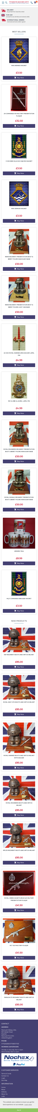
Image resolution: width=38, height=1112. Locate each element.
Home (3, 1087)
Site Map (4, 1080)
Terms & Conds (6, 1073)
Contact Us (5, 1076)
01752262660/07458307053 (10, 1044)
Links (3, 1096)
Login (3, 1078)
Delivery (4, 1092)
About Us (4, 1094)
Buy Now (20, 78)
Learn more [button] (28, 1104)
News (3, 1089)
